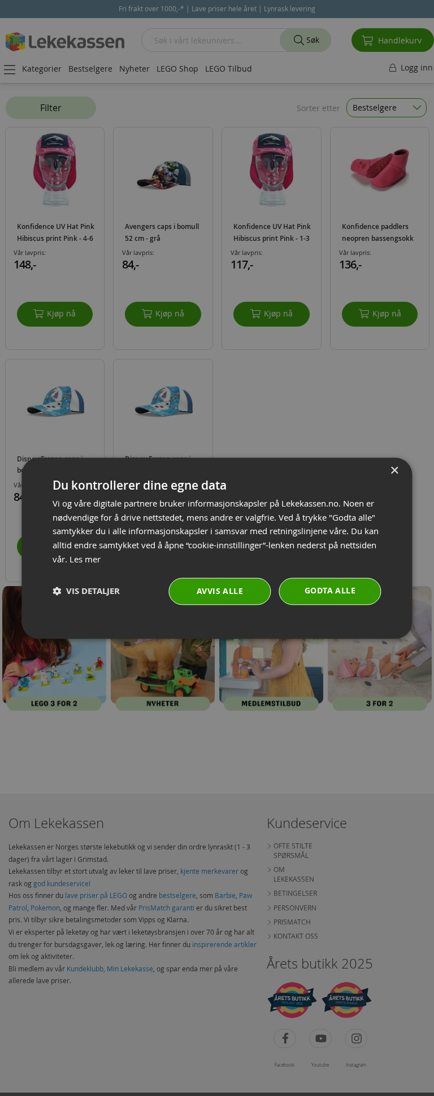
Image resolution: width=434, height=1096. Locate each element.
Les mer (85, 559)
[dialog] (216, 548)
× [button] (394, 470)
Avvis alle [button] (220, 591)
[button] (86, 591)
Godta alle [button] (330, 590)
